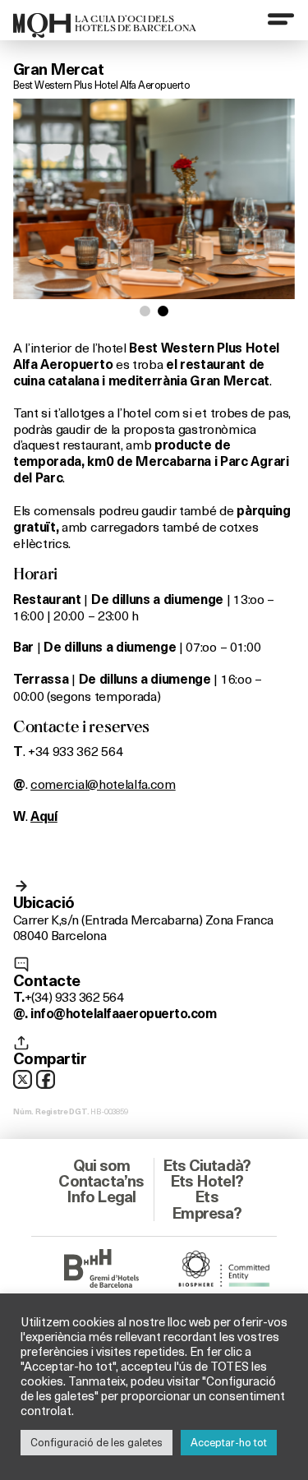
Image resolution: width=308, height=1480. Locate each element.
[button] (145, 311)
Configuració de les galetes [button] (96, 1442)
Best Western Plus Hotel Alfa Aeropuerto (101, 84)
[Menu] (280, 18)
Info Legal (101, 1196)
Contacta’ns (101, 1181)
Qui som (101, 1165)
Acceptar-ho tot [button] (229, 1442)
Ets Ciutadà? (207, 1165)
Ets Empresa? (206, 1204)
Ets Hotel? (206, 1181)
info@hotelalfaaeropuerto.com (123, 1013)
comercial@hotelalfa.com (103, 783)
